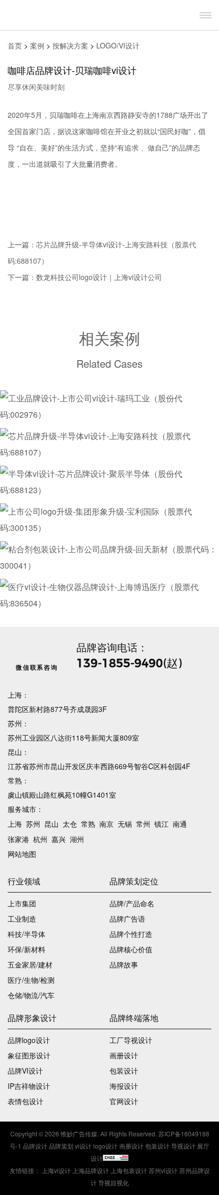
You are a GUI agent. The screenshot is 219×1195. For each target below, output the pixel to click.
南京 (106, 824)
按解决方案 (70, 45)
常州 (143, 824)
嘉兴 (58, 839)
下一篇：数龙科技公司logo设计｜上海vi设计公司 (85, 277)
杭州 (40, 839)
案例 (37, 45)
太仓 (70, 824)
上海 (15, 824)
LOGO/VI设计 (118, 45)
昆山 (51, 824)
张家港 (18, 839)
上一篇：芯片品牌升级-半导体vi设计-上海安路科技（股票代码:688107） (102, 252)
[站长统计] (115, 1158)
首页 (15, 45)
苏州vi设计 (163, 1170)
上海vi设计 (56, 1170)
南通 (180, 824)
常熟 (88, 824)
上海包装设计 (129, 1170)
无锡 (125, 824)
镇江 (161, 824)
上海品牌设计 (90, 1170)
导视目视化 (113, 1182)
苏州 (33, 824)
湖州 (77, 839)
